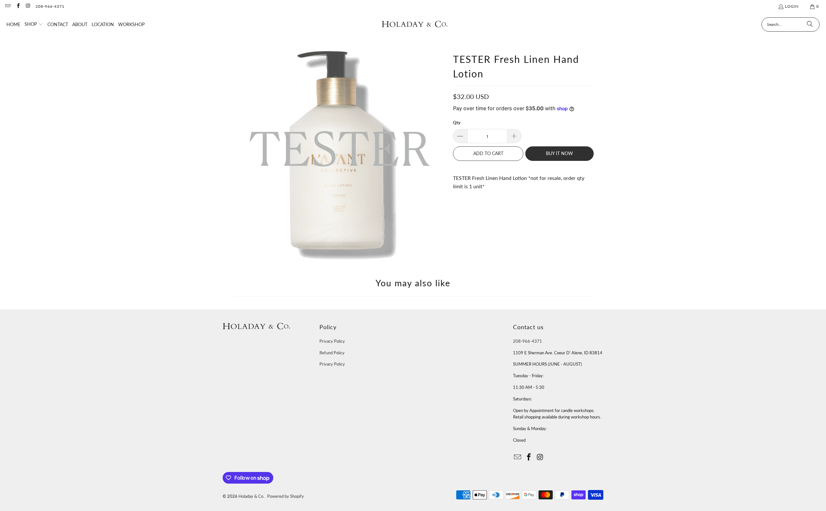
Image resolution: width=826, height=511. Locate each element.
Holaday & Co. (251, 496)
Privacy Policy (332, 341)
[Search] (810, 24)
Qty (456, 122)
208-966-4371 (50, 6)
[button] (34, 24)
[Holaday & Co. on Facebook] (17, 6)
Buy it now (559, 153)
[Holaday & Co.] (415, 24)
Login (792, 6)
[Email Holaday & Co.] (7, 6)
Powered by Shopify (285, 496)
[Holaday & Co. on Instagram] (28, 6)
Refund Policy (332, 352)
